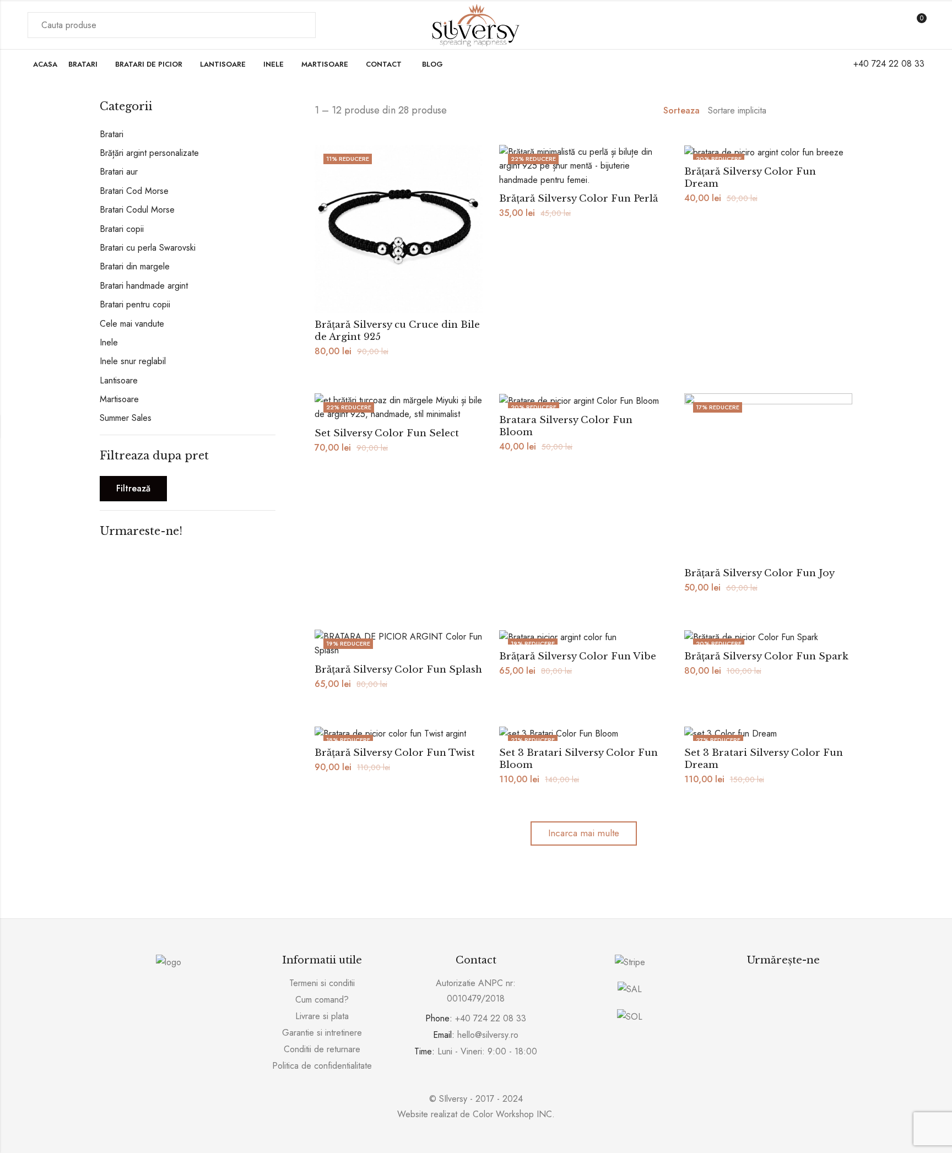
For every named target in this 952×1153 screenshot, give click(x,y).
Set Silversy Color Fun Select (387, 433)
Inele (109, 342)
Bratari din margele (135, 266)
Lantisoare (119, 380)
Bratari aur (119, 171)
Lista (800, 111)
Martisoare (119, 399)
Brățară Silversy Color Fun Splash (398, 669)
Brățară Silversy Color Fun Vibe (577, 656)
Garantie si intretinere (322, 1032)
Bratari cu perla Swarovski (148, 247)
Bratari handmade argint (144, 285)
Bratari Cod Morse (134, 191)
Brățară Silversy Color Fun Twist (395, 753)
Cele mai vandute (132, 323)
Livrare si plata (322, 1016)
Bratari (111, 134)
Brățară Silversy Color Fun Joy (759, 573)
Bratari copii (122, 229)
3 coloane (832, 111)
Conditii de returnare (322, 1049)
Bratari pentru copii (135, 304)
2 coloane (816, 111)
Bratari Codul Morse (137, 209)
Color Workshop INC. (514, 1114)
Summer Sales (126, 418)
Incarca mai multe (583, 833)
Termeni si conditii (322, 983)
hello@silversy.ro (487, 1035)
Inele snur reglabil (133, 361)
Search (301, 25)
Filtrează (133, 488)
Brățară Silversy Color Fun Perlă (578, 198)
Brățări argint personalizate (149, 153)
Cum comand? (322, 999)
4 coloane (848, 111)
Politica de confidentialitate (322, 1065)
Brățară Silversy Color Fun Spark (766, 656)
